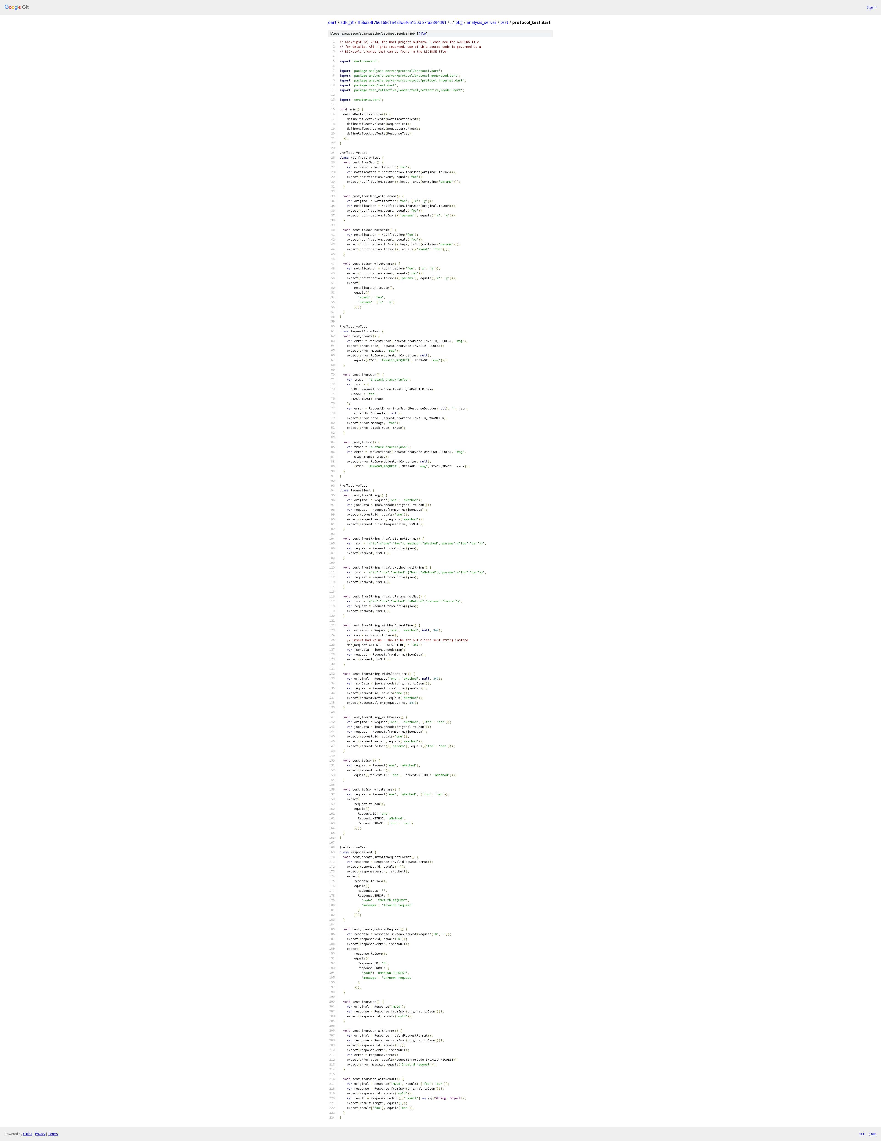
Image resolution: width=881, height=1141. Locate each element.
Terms (53, 1134)
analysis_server (481, 22)
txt (861, 1134)
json (872, 1134)
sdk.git (347, 22)
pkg (459, 22)
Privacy (40, 1134)
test (504, 22)
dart (332, 22)
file (422, 34)
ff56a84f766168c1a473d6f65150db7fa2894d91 (402, 22)
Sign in (871, 7)
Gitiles (27, 1134)
